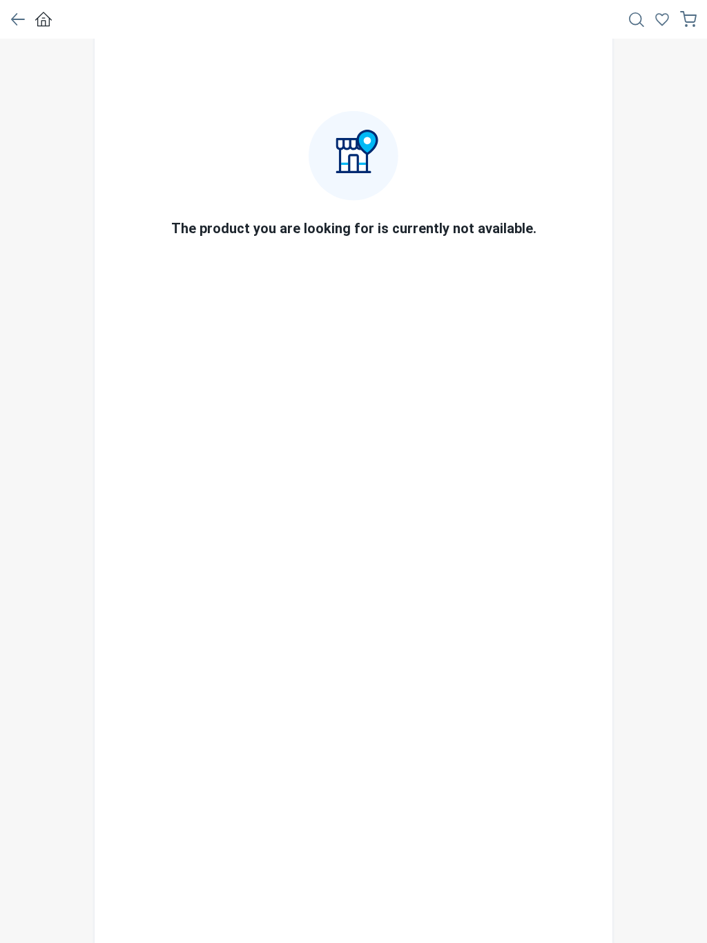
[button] (17, 19)
